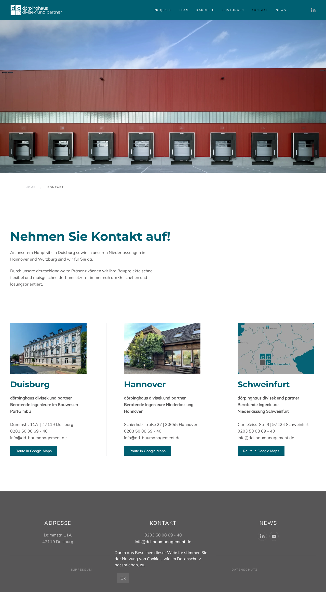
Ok (123, 578)
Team (184, 10)
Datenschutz (245, 569)
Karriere (205, 10)
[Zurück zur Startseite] (36, 10)
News (281, 10)
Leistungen (233, 10)
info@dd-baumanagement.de (38, 437)
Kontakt (260, 10)
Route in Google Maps (34, 451)
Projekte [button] (162, 10)
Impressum (81, 569)
